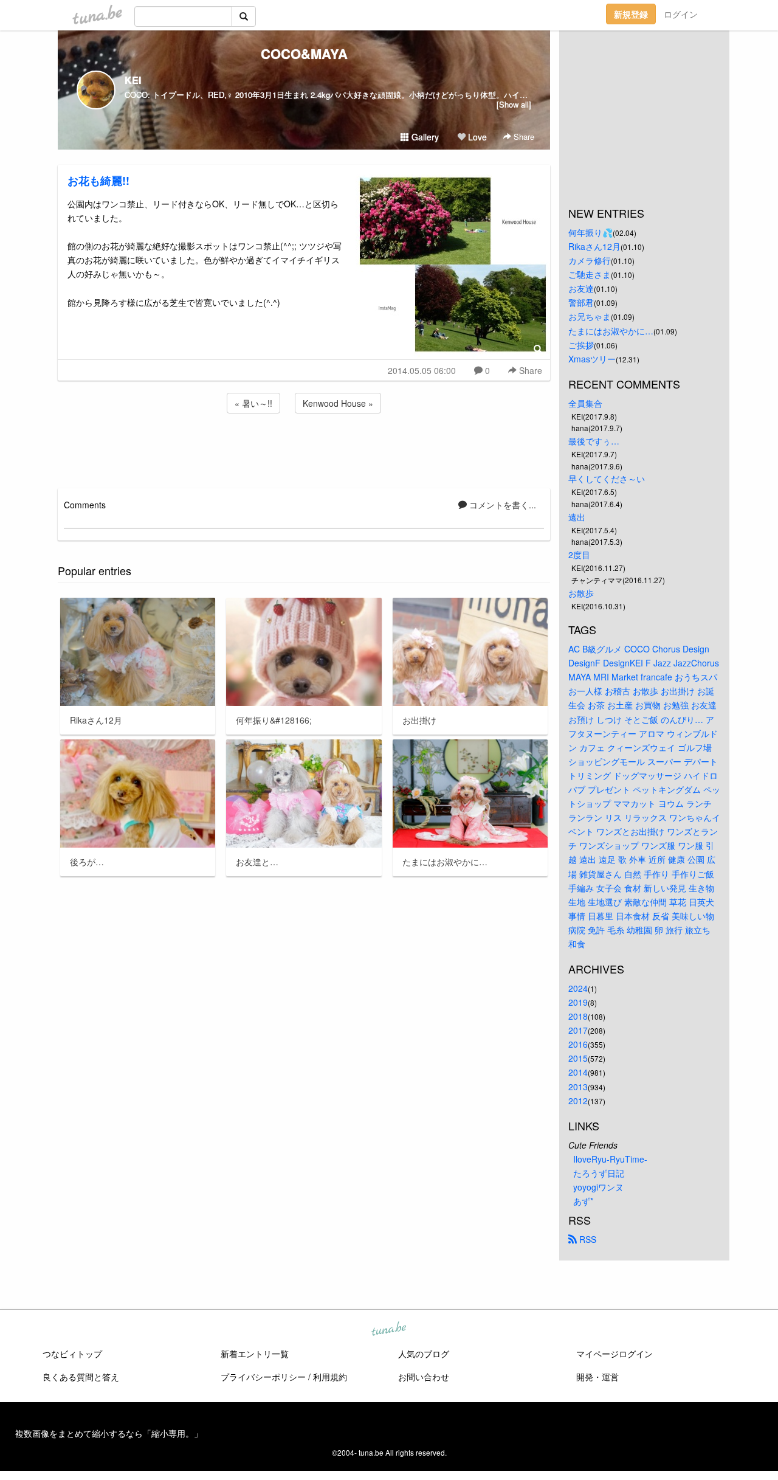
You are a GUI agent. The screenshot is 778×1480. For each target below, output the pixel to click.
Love (476, 137)
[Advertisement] (304, 448)
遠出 (576, 517)
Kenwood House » (338, 403)
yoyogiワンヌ (598, 1187)
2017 (578, 1030)
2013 (578, 1087)
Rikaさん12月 (594, 246)
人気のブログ (423, 1353)
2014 (578, 1072)
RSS (586, 1239)
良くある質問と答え (81, 1377)
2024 (578, 988)
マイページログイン (614, 1353)
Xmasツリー (592, 359)
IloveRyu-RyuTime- (610, 1159)
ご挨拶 (581, 345)
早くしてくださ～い (606, 478)
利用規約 (330, 1377)
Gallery (424, 137)
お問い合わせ (423, 1377)
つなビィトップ (72, 1353)
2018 (578, 1016)
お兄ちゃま (589, 316)
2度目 (579, 554)
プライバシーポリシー (263, 1377)
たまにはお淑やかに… (610, 331)
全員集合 (585, 403)
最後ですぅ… (593, 441)
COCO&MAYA (304, 53)
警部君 (581, 302)
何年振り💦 (590, 232)
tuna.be (388, 1330)
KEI (133, 80)
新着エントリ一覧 (255, 1353)
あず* (583, 1201)
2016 (578, 1044)
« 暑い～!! (253, 403)
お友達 (581, 288)
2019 (578, 1002)
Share (522, 136)
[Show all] (514, 104)
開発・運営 (597, 1377)
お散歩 (581, 593)
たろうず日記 (598, 1173)
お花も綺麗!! (98, 180)
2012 (578, 1100)
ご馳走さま (589, 274)
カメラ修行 (589, 260)
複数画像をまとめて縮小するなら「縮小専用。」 (108, 1433)
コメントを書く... (501, 505)
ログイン (681, 14)
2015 (578, 1058)
